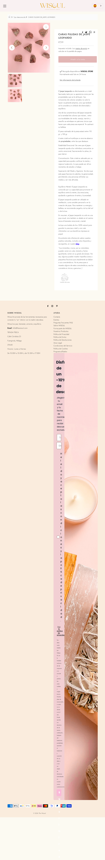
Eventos (56, 320)
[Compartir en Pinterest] (94, 32)
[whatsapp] (90, 32)
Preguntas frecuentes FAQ (63, 322)
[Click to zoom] (46, 27)
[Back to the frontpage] (10, 17)
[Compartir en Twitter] (86, 32)
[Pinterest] (57, 305)
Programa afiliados (60, 351)
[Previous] (12, 47)
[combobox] (97, 5)
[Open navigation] (4, 6)
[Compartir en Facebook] (83, 32)
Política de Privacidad (61, 334)
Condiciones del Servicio (63, 345)
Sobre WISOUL (59, 325)
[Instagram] (52, 305)
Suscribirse (59, 793)
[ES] (97, 5)
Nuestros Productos (61, 331)
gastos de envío (81, 48)
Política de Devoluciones (63, 340)
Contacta (57, 317)
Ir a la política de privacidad (61, 631)
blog (77, 244)
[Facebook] (47, 305)
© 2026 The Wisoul (39, 813)
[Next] (46, 47)
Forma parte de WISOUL (63, 328)
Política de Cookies (61, 348)
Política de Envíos (60, 337)
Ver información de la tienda (70, 80)
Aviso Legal (58, 343)
